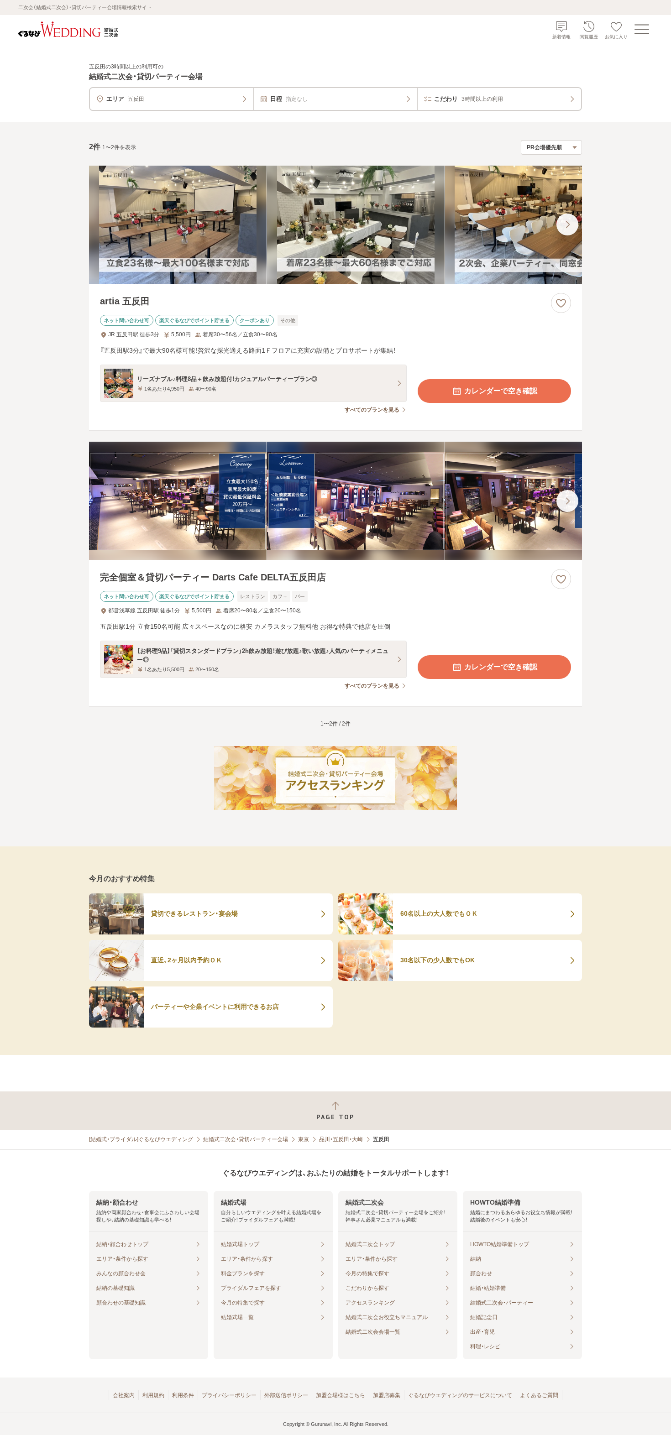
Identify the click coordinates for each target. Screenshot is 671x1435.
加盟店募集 (386, 1395)
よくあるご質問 (539, 1395)
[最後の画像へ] (567, 224)
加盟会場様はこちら (340, 1395)
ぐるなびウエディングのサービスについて (460, 1395)
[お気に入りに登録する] (561, 303)
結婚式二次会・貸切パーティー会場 (245, 1139)
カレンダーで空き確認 (500, 391)
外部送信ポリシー (286, 1395)
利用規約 (153, 1395)
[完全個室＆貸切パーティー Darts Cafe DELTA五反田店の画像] (335, 501)
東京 (303, 1139)
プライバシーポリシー (229, 1395)
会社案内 (124, 1395)
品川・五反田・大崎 (341, 1139)
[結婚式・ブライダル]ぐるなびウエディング (141, 1139)
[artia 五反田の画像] (335, 225)
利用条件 (183, 1395)
